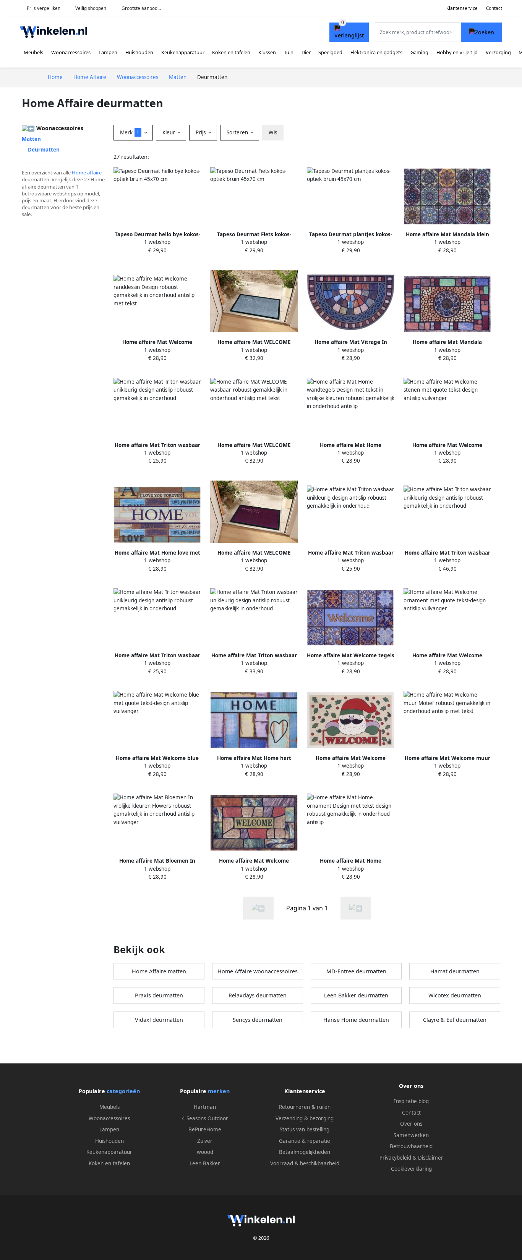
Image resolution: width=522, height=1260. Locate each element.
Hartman (205, 1107)
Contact (494, 8)
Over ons (411, 1123)
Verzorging (498, 52)
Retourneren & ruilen (305, 1107)
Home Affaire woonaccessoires (257, 971)
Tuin (288, 52)
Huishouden (139, 52)
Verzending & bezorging (305, 1118)
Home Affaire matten (159, 971)
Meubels (33, 52)
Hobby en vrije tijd (457, 52)
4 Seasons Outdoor (205, 1118)
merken (219, 1091)
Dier (306, 52)
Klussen (267, 52)
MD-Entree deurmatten (356, 971)
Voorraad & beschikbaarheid (304, 1163)
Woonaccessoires (71, 52)
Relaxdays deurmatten (258, 995)
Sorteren (238, 132)
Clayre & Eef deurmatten (454, 1019)
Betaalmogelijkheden (304, 1152)
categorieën (123, 1091)
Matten (31, 139)
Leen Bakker (205, 1163)
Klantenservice (462, 8)
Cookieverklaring (411, 1168)
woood (205, 1152)
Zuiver (204, 1140)
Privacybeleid (395, 1157)
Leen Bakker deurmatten (356, 995)
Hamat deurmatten (455, 971)
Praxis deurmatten (159, 995)
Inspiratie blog (411, 1101)
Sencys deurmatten (257, 1019)
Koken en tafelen (231, 52)
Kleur (169, 132)
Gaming (419, 52)
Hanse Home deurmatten (356, 1019)
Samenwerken (411, 1135)
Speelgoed (330, 52)
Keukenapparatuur (182, 52)
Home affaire (87, 172)
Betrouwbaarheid (411, 1146)
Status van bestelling (304, 1129)
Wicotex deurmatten (454, 995)
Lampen (108, 52)
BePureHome (204, 1129)
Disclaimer (430, 1157)
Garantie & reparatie (304, 1140)
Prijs (201, 132)
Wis (273, 132)
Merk (129, 132)
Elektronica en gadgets (376, 52)
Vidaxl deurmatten (159, 1019)
